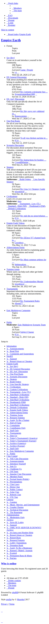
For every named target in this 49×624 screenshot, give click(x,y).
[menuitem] (17, 8)
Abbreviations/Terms (15, 247)
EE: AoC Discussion (15, 99)
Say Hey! (11, 58)
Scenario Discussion (15, 145)
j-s (16, 72)
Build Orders (25, 179)
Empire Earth (11, 40)
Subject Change (27, 332)
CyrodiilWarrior (21, 162)
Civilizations (12, 196)
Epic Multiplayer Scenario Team (32, 325)
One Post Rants (13, 121)
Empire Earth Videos (15, 223)
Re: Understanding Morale (31, 281)
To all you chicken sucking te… (34, 138)
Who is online (8, 563)
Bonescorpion (21, 116)
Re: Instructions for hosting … (33, 160)
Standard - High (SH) (17, 206)
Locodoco (19, 242)
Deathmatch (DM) (37, 206)
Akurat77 (19, 303)
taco (19, 201)
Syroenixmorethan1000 (25, 94)
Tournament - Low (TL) (30, 204)
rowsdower (19, 191)
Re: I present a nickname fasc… (34, 92)
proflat (9, 599)
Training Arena (13, 269)
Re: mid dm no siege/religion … (34, 216)
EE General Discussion (17, 77)
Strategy (10, 167)
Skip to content (7, 30)
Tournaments (12, 289)
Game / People (26, 70)
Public (9, 322)
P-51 (17, 140)
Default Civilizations (17, 208)
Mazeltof (21, 599)
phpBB (15, 592)
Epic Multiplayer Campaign (18, 310)
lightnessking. (21, 264)
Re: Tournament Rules (30, 301)
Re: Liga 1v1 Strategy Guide (32, 189)
